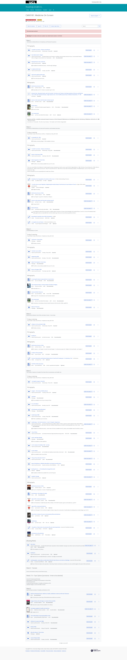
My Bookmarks (38, 9)
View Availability (88, 56)
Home (27, 9)
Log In (50, 9)
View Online (88, 50)
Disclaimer (28, 650)
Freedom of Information (35, 650)
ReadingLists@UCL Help (96, 2)
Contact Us (64, 650)
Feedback (45, 9)
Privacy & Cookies (49, 650)
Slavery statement (57, 650)
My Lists (32, 9)
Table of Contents (31, 26)
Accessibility (43, 650)
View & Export (94, 15)
